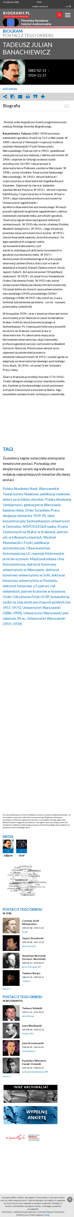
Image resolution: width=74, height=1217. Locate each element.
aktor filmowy (28, 1016)
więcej (6, 989)
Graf (22, 855)
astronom (10, 89)
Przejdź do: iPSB (11, 2)
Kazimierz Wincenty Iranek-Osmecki (34, 1062)
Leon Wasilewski (32, 1025)
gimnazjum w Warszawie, (42, 505)
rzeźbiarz (26, 981)
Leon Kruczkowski (33, 1043)
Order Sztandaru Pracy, (42, 510)
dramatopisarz (28, 1051)
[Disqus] (37, 675)
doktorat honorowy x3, (20, 586)
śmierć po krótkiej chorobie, (23, 499)
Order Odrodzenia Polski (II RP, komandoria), (36, 597)
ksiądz (25, 932)
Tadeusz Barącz (31, 973)
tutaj (47, 1215)
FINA (39, 2)
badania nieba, (13, 510)
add (42, 96)
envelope (20, 96)
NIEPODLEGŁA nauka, (40, 526)
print (27, 96)
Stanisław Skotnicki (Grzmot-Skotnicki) (34, 957)
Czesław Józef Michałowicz (30, 922)
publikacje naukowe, (55, 494)
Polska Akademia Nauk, (20, 488)
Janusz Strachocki (32, 938)
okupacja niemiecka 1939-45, (25, 515)
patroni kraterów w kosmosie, (43, 591)
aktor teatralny (29, 946)
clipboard (12, 96)
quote (35, 96)
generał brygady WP (31, 967)
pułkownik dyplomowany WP (35, 1072)
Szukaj (59, 15)
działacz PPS (27, 1033)
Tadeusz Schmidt (32, 1008)
